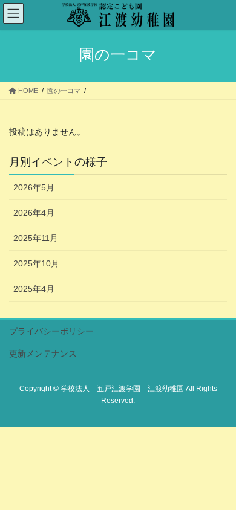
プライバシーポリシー (51, 331)
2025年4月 (33, 289)
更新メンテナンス (43, 353)
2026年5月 (33, 187)
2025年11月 (35, 238)
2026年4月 (33, 213)
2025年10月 (36, 263)
